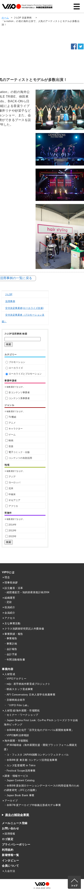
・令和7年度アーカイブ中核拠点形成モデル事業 (32, 805)
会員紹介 (9, 612)
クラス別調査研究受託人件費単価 (24, 628)
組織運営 (9, 597)
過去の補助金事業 (17, 814)
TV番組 (12, 417)
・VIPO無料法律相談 (16, 735)
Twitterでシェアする (81, 46)
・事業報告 (10, 638)
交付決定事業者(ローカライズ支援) (24, 308)
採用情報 (9, 833)
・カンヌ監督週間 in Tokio (20, 765)
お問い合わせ (10, 828)
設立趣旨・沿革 (13, 588)
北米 (11, 488)
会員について (10, 865)
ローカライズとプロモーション (25, 373)
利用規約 (7, 849)
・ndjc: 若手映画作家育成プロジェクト (27, 683)
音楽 (11, 446)
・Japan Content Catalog (19, 780)
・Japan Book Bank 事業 (19, 795)
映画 (11, 440)
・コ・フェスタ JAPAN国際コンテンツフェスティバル (36, 754)
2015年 (12, 536)
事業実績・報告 (13, 633)
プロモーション (17, 362)
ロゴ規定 (7, 839)
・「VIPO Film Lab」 (17, 705)
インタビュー (10, 860)
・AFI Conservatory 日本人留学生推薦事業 (29, 694)
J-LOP (9, 294)
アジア (12, 476)
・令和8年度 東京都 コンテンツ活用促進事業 (30, 759)
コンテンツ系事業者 (19, 398)
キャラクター (16, 428)
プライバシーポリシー (16, 844)
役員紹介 (9, 607)
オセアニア (14, 500)
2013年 (12, 530)
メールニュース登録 (15, 823)
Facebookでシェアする (74, 46)
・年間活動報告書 (14, 659)
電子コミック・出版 (19, 452)
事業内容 (7, 669)
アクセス (9, 618)
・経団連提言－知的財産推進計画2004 (26, 592)
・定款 (8, 602)
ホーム (5, 17)
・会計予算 (10, 654)
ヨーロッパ (14, 482)
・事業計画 (10, 643)
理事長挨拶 (11, 582)
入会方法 (9, 871)
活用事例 (10, 301)
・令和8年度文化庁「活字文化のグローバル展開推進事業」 (39, 730)
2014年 (12, 524)
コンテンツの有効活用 (20, 458)
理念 (7, 577)
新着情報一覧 (10, 854)
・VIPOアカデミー (15, 678)
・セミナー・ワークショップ (21, 714)
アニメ (12, 422)
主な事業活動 (12, 623)
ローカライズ (16, 368)
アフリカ (13, 506)
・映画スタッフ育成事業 (18, 689)
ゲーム (12, 434)
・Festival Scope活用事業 (20, 770)
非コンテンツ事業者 (19, 392)
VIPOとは (8, 572)
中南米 (12, 494)
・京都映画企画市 (14, 699)
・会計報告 (10, 649)
